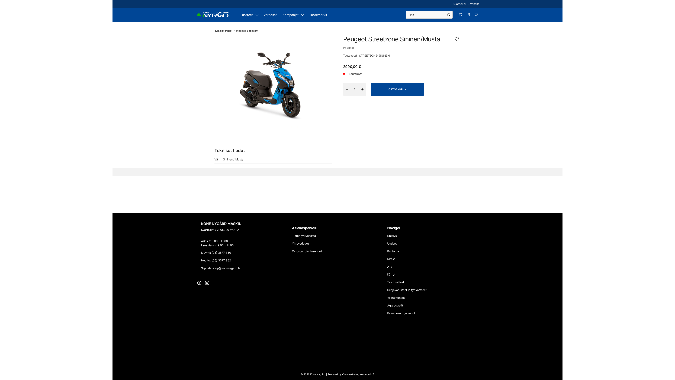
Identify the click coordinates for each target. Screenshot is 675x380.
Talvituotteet (395, 282)
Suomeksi (459, 4)
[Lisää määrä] (362, 89)
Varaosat (270, 15)
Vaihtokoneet (396, 297)
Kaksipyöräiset (223, 30)
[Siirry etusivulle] (213, 15)
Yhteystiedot (300, 243)
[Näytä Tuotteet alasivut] (257, 15)
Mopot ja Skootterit (247, 30)
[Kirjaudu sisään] (468, 15)
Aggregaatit (395, 305)
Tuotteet (246, 15)
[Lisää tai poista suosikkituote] (457, 39)
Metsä (391, 259)
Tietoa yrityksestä (304, 236)
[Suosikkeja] (461, 15)
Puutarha (393, 251)
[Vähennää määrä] (347, 89)
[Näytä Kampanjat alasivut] (302, 15)
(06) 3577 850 (221, 252)
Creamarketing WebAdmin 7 (358, 374)
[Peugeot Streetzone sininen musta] (273, 84)
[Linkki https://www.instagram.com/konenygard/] (207, 283)
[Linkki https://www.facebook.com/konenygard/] (199, 283)
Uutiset (392, 243)
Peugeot (348, 47)
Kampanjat (291, 15)
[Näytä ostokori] (476, 15)
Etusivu (392, 236)
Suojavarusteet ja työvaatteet (407, 290)
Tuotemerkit (318, 15)
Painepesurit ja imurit (401, 313)
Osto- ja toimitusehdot (307, 251)
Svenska (474, 4)
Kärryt (391, 274)
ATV (390, 266)
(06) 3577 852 (221, 260)
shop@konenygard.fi (226, 268)
